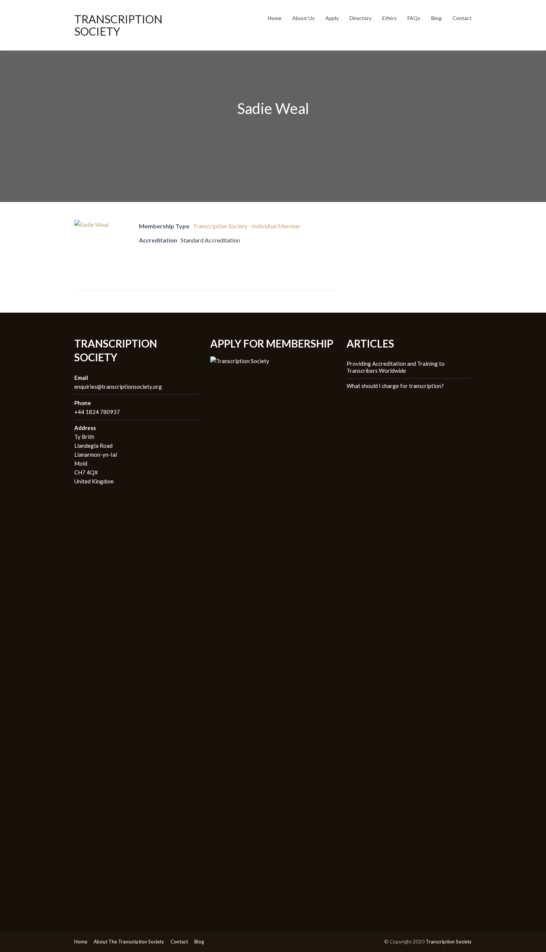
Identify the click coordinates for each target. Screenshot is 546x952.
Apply (332, 18)
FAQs (413, 18)
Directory (360, 18)
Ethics (389, 18)
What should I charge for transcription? (395, 385)
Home (275, 18)
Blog (436, 18)
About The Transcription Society (129, 942)
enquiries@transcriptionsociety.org (118, 386)
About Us (303, 18)
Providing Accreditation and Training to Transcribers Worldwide (396, 367)
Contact (462, 18)
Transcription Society (118, 25)
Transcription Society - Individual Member (246, 225)
